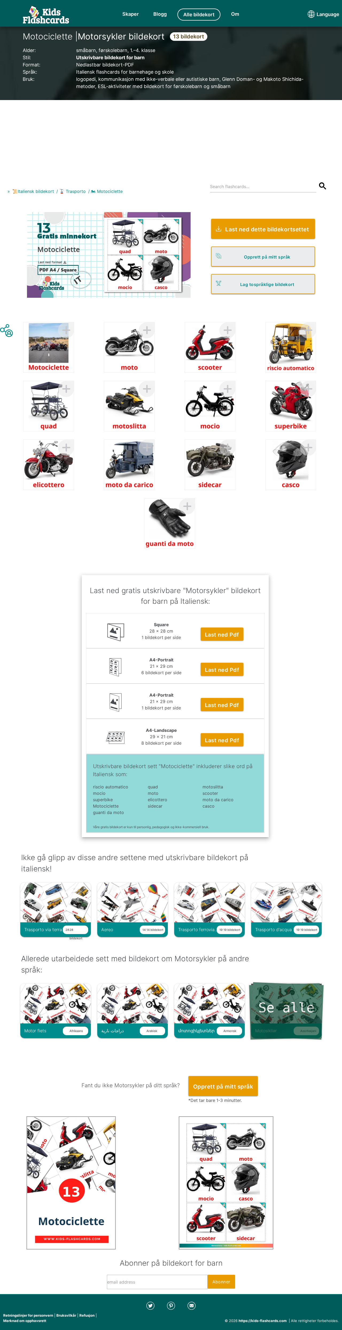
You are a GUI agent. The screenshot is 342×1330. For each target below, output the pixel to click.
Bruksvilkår (66, 1315)
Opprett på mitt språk (267, 257)
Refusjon (87, 1315)
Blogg (160, 14)
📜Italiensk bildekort (33, 191)
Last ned (222, 635)
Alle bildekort (199, 14)
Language (318, 14)
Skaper (130, 14)
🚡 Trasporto (72, 191)
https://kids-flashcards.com (263, 1321)
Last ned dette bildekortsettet (267, 229)
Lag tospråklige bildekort (267, 284)
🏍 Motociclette (107, 191)
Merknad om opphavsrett (24, 1321)
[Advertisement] (171, 137)
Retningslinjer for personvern (28, 1315)
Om (235, 14)
